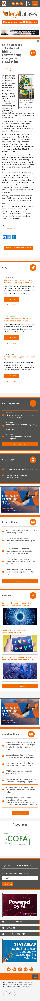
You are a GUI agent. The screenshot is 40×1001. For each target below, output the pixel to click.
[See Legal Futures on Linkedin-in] (17, 3)
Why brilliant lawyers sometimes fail (19, 358)
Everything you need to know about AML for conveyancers (19, 764)
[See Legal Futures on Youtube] (26, 969)
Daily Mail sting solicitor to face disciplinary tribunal (21, 531)
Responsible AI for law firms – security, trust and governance (20, 756)
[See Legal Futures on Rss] (31, 969)
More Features (20, 686)
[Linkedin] (14, 237)
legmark (17, 995)
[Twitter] (9, 237)
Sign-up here (8, 884)
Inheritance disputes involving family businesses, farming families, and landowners (21, 426)
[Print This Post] (38, 40)
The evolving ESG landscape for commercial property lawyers (21, 780)
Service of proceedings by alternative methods (14, 631)
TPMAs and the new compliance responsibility (21, 772)
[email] (20, 878)
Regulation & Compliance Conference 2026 (18, 476)
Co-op (8, 227)
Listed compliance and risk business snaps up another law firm (20, 571)
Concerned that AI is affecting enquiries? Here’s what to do (16, 604)
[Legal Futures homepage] (20, 14)
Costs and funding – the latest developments (19, 437)
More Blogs (11, 305)
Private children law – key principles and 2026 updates (21, 416)
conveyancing (11, 228)
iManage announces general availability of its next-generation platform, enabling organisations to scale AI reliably (21, 801)
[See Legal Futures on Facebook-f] (21, 3)
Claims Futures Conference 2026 (21, 469)
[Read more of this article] (20, 616)
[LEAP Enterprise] (20, 839)
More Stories (20, 581)
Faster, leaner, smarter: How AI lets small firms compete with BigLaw (19, 658)
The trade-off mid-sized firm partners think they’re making (18, 281)
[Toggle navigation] (35, 3)
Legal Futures (15, 71)
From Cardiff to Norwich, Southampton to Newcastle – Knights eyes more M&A (20, 551)
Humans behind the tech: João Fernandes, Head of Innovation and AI (20, 789)
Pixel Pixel (13, 993)
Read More (12, 299)
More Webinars (20, 444)
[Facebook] (4, 237)
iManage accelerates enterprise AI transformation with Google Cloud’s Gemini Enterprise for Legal (20, 745)
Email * (6, 878)
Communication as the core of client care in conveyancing (18, 319)
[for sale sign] (26, 86)
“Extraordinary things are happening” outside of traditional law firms (21, 561)
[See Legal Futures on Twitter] (13, 3)
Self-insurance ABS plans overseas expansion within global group (21, 540)
